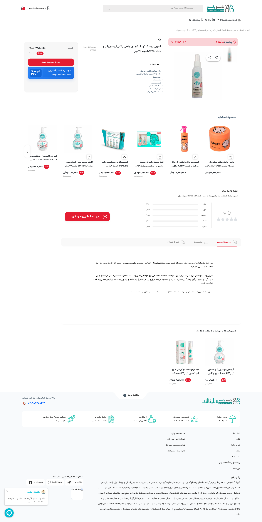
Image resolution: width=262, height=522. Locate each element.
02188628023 (36, 403)
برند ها (208, 20)
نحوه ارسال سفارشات (176, 451)
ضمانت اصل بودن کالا (176, 439)
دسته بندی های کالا (228, 20)
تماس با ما (235, 445)
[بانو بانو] (220, 8)
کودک (240, 30)
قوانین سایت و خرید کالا (175, 445)
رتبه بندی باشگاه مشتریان (229, 463)
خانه (247, 30)
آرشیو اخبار (236, 457)
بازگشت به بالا (133, 395)
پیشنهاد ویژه (194, 20)
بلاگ (238, 451)
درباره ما (236, 468)
